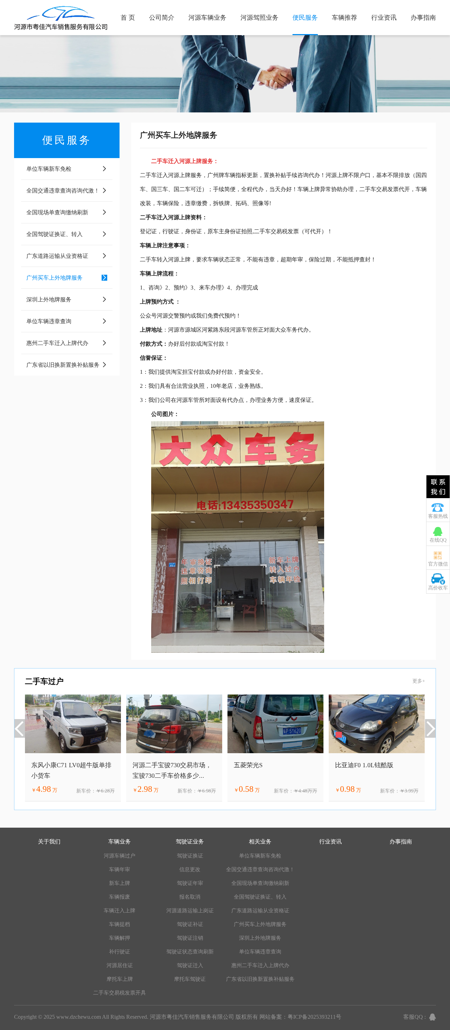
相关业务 (260, 842)
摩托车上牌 (120, 979)
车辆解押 (119, 938)
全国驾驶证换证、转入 (260, 897)
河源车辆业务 (207, 17)
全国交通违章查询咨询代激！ (260, 869)
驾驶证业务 (190, 842)
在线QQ (438, 540)
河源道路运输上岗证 (190, 910)
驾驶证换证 (190, 856)
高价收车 (438, 588)
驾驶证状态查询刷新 (190, 951)
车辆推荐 (344, 17)
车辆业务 (119, 842)
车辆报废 (119, 897)
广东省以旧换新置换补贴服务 (260, 979)
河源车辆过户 (119, 856)
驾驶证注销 (190, 938)
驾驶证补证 (190, 924)
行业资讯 (384, 17)
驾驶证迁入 (190, 965)
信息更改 (189, 869)
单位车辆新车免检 (260, 856)
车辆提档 (119, 924)
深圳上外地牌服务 (260, 938)
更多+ (418, 681)
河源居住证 (120, 965)
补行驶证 (119, 951)
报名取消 (189, 897)
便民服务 (305, 17)
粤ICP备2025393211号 (314, 1017)
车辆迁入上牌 (119, 910)
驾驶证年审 (190, 883)
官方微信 (438, 564)
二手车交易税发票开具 (119, 993)
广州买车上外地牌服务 (260, 924)
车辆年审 (119, 869)
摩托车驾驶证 (190, 979)
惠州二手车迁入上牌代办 (260, 965)
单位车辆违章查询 (260, 951)
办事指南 (423, 17)
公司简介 (161, 17)
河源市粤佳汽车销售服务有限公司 (192, 1017)
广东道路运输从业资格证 (260, 910)
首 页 (128, 17)
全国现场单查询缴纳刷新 (260, 883)
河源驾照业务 (259, 17)
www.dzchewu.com (78, 1017)
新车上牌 (119, 883)
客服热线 (438, 516)
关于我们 (49, 842)
